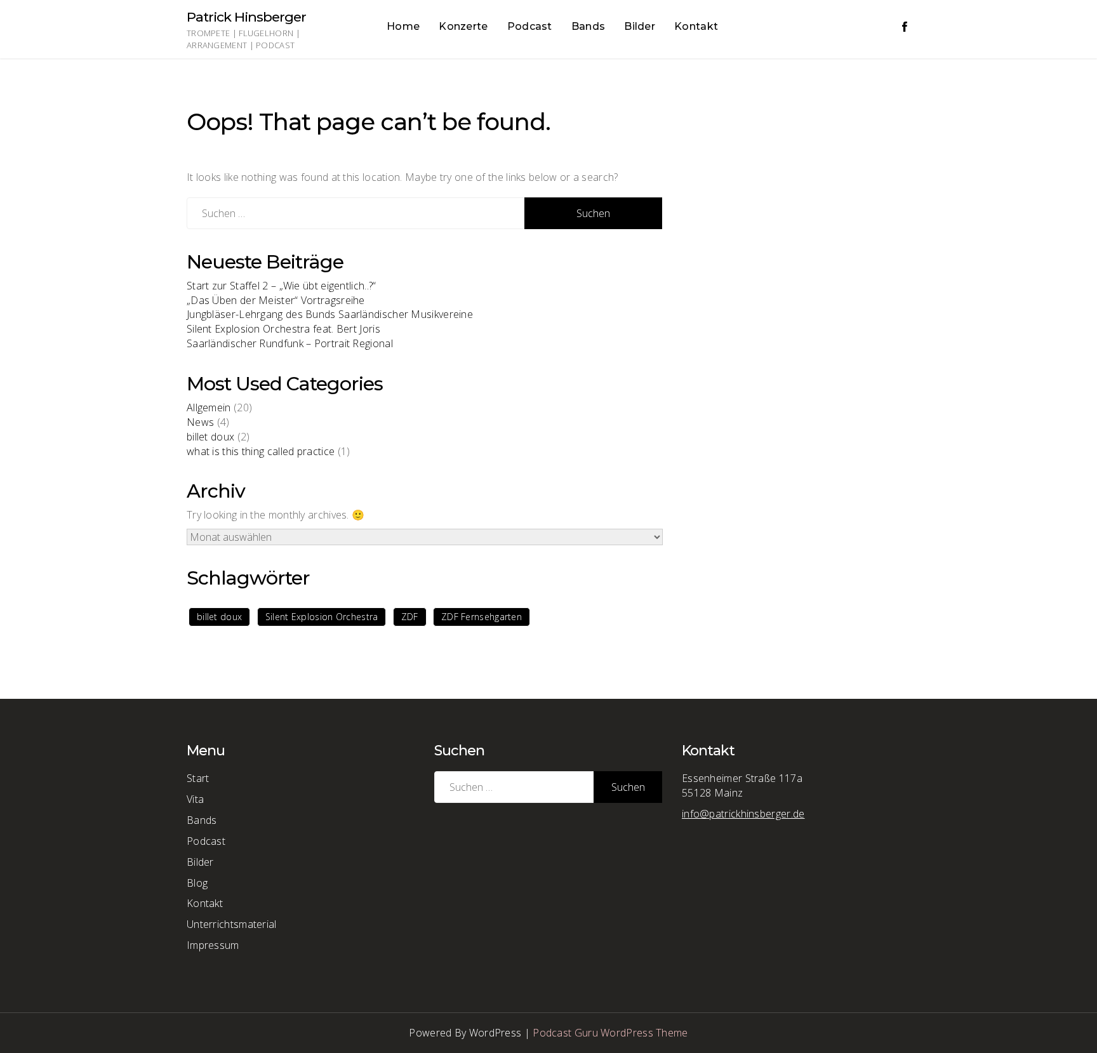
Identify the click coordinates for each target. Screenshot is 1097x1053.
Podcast (529, 26)
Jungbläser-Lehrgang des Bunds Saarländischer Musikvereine (330, 314)
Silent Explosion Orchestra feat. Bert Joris (283, 329)
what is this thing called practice (261, 451)
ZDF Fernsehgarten (481, 617)
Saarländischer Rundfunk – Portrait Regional (290, 343)
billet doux (210, 437)
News (200, 422)
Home (403, 26)
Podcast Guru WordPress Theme (610, 1033)
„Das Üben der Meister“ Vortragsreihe (276, 300)
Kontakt (696, 26)
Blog (197, 883)
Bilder (639, 26)
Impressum (213, 945)
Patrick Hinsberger (246, 17)
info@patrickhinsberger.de (743, 814)
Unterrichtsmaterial (232, 924)
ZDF (409, 617)
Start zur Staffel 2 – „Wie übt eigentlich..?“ (281, 286)
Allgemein (209, 407)
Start (198, 778)
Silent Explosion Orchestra (321, 617)
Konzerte (463, 26)
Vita (195, 799)
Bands (588, 26)
